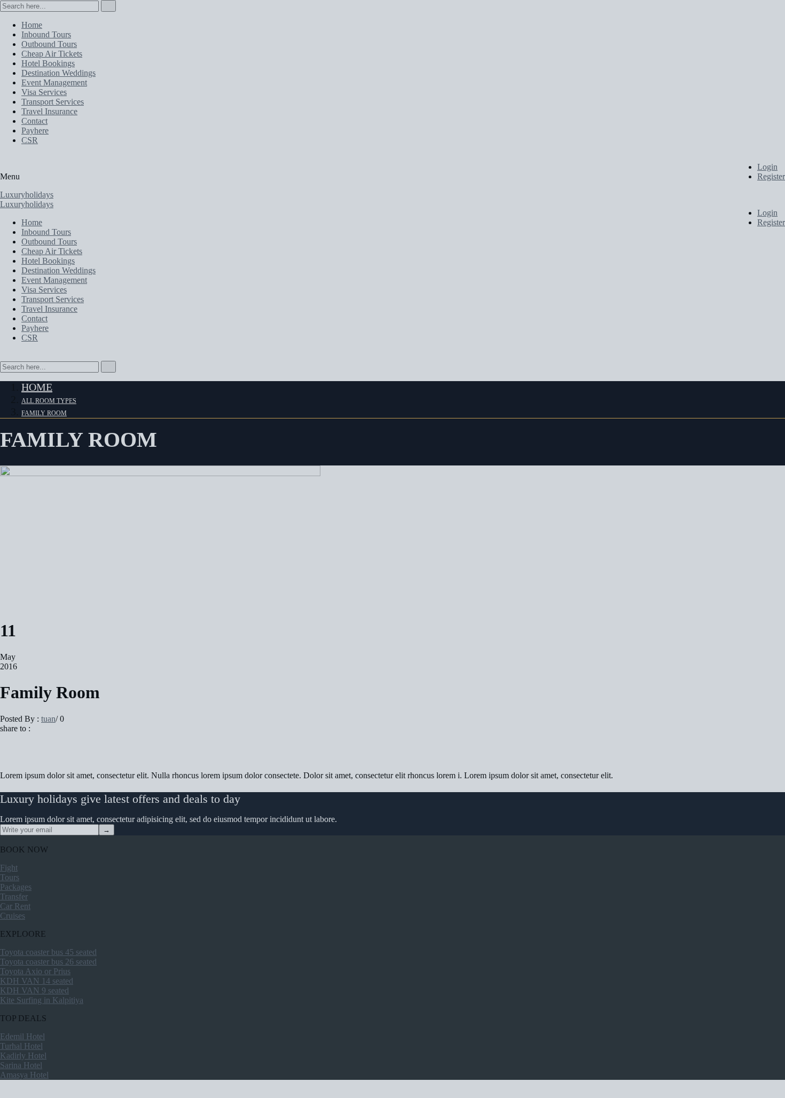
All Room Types (48, 401)
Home (36, 387)
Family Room (44, 413)
